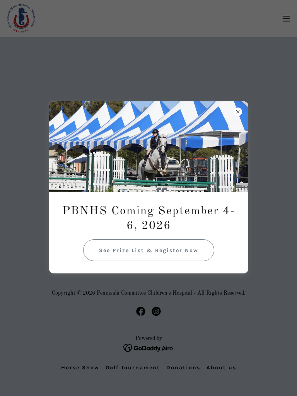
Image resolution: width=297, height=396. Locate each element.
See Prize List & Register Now (148, 250)
